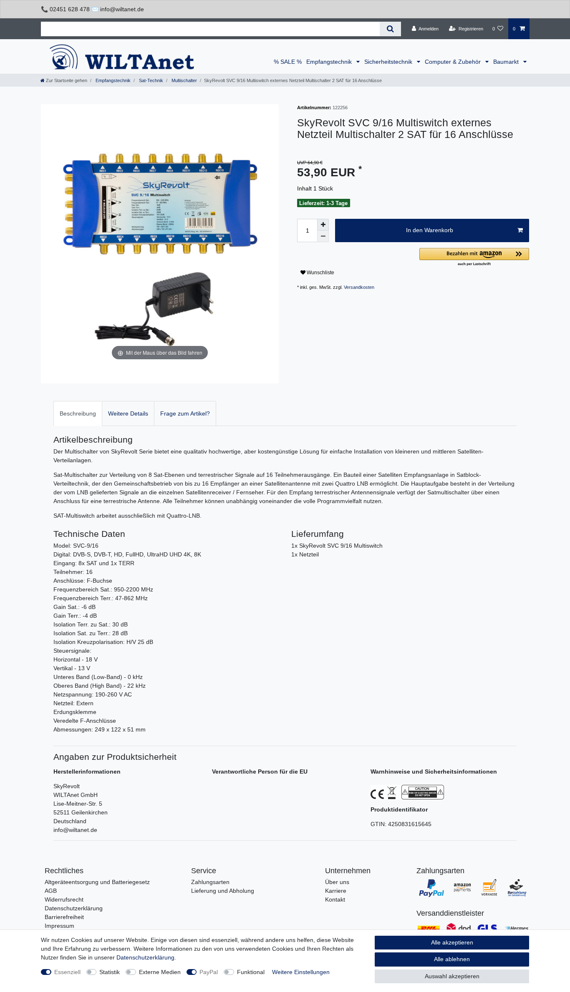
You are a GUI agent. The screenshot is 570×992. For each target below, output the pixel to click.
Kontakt (335, 899)
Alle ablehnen (452, 959)
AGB (51, 890)
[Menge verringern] (323, 236)
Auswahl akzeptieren (452, 976)
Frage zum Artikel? (185, 413)
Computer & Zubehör (453, 61)
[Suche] (390, 29)
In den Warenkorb (429, 230)
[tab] (77, 413)
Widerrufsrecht (64, 899)
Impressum (59, 925)
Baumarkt (506, 61)
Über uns (337, 882)
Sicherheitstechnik (389, 61)
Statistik (109, 972)
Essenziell (67, 972)
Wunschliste (319, 273)
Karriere (335, 890)
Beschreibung (78, 413)
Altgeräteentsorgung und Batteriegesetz (97, 882)
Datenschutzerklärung (74, 908)
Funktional (251, 972)
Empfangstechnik (329, 61)
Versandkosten (359, 287)
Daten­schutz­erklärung (145, 957)
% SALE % (288, 61)
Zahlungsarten (210, 882)
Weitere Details (128, 413)
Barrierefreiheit (64, 917)
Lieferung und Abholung (222, 890)
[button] (474, 257)
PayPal (208, 972)
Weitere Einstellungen (301, 972)
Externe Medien (160, 972)
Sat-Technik (150, 80)
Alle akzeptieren (452, 942)
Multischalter (183, 80)
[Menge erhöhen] (323, 224)
